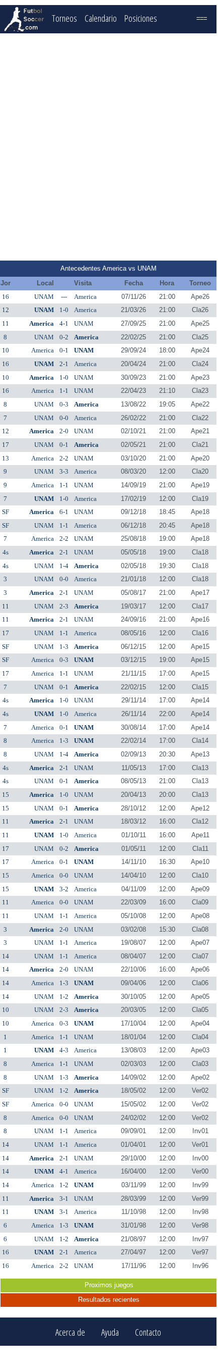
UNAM (44, 296)
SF (5, 512)
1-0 (63, 310)
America (85, 296)
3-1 (63, 1198)
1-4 (63, 566)
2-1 (63, 364)
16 (5, 296)
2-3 (63, 606)
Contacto (148, 1332)
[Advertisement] (108, 147)
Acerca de (70, 1332)
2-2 (63, 458)
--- (64, 296)
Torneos (64, 18)
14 (5, 956)
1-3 (63, 646)
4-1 (63, 323)
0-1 (63, 350)
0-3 (63, 404)
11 (5, 323)
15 (5, 794)
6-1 (63, 512)
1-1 (63, 390)
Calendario (101, 18)
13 (5, 458)
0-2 (63, 337)
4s (6, 552)
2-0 (63, 431)
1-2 (63, 996)
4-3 (63, 1050)
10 (5, 350)
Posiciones (140, 18)
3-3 (63, 471)
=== (201, 18)
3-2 (63, 889)
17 (5, 444)
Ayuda (110, 1332)
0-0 (63, 418)
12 (5, 310)
